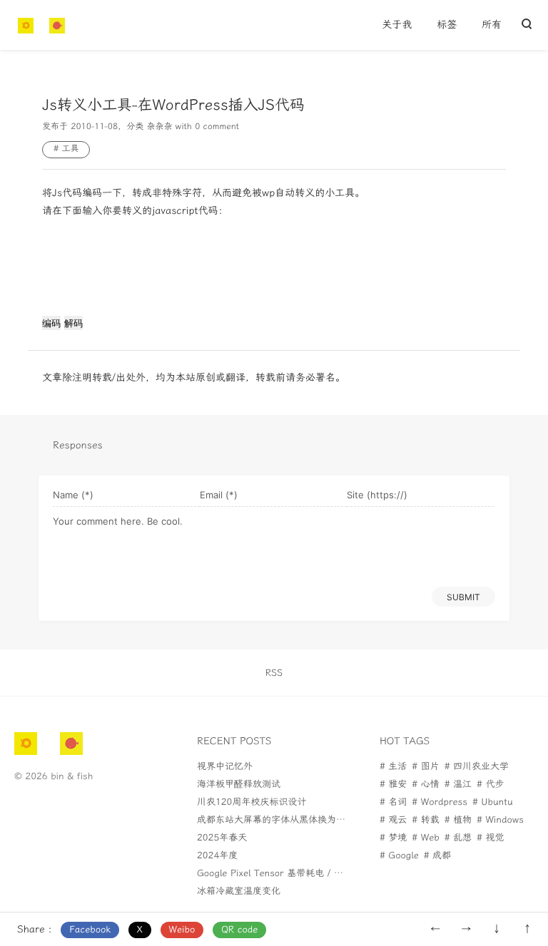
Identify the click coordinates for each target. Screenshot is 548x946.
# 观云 (393, 820)
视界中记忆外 (225, 766)
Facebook (90, 930)
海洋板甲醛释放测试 (238, 784)
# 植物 (458, 820)
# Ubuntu (492, 802)
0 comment (217, 127)
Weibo (182, 930)
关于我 (397, 25)
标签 (447, 25)
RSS (274, 673)
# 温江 (458, 784)
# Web (425, 838)
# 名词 (393, 802)
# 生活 (393, 766)
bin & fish (72, 776)
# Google (399, 855)
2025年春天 (222, 838)
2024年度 (217, 855)
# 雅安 (393, 784)
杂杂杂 (159, 127)
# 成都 (437, 855)
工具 (69, 149)
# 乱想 (458, 838)
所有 (492, 25)
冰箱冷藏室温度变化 (238, 891)
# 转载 (425, 820)
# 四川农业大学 (477, 766)
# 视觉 (490, 838)
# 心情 (425, 784)
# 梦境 (393, 838)
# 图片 (425, 766)
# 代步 (490, 784)
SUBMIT (463, 597)
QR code (239, 930)
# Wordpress (439, 802)
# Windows (500, 820)
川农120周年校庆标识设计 (251, 802)
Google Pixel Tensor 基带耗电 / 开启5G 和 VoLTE (302, 873)
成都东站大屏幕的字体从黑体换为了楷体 (280, 820)
